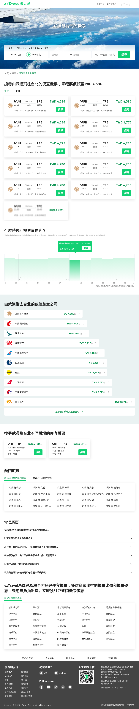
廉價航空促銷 (88, 607)
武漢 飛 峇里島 (64, 506)
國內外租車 (25, 692)
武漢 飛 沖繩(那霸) (41, 493)
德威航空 (13, 632)
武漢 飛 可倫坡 (113, 506)
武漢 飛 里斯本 (89, 506)
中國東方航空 (39, 632)
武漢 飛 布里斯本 (114, 493)
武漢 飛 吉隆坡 (16, 506)
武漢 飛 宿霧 (88, 500)
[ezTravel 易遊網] (17, 3)
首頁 (6, 73)
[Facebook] (41, 687)
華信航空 (86, 613)
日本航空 (13, 620)
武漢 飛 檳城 (63, 487)
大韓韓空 (61, 620)
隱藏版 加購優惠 (114, 607)
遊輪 (6, 680)
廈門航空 (110, 632)
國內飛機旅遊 (10, 692)
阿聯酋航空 (62, 638)
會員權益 (49, 658)
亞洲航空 (110, 626)
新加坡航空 (14, 626)
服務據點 (91, 658)
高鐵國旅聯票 (26, 696)
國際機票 (8, 672)
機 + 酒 (24, 680)
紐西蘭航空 (62, 645)
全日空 (36, 620)
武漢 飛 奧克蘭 (64, 493)
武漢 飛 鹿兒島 (113, 487)
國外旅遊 (25, 676)
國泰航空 (110, 620)
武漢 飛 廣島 (15, 500)
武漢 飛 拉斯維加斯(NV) (93, 493)
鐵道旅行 (25, 688)
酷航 (84, 626)
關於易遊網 (27, 658)
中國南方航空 (63, 632)
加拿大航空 (38, 645)
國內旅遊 (25, 684)
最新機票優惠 (63, 607)
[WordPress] (63, 687)
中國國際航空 (88, 632)
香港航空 (37, 638)
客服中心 (100, 4)
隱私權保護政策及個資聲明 (112, 705)
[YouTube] (49, 687)
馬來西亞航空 (39, 626)
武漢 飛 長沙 (15, 487)
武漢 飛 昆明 (39, 487)
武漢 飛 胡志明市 (41, 500)
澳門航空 (13, 638)
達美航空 (13, 645)
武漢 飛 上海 (63, 500)
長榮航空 (37, 613)
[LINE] (70, 687)
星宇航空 (61, 613)
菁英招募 (112, 658)
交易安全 (131, 705)
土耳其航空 (87, 638)
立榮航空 (110, 613)
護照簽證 (8, 696)
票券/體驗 (9, 684)
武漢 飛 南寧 (112, 500)
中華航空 (13, 613)
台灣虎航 (61, 626)
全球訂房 (8, 676)
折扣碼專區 (14, 607)
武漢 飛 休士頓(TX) (42, 506)
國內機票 (25, 672)
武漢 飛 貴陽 (88, 487)
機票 (14, 73)
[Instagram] (56, 687)
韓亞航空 (86, 620)
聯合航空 (110, 638)
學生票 (36, 607)
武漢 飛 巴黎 (15, 493)
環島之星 (8, 688)
